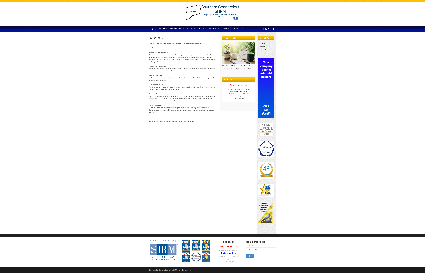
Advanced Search (264, 50)
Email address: (251, 246)
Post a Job (261, 43)
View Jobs (261, 46)
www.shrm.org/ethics (188, 121)
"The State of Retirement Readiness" (236, 66)
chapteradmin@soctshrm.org (238, 91)
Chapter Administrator (228, 253)
